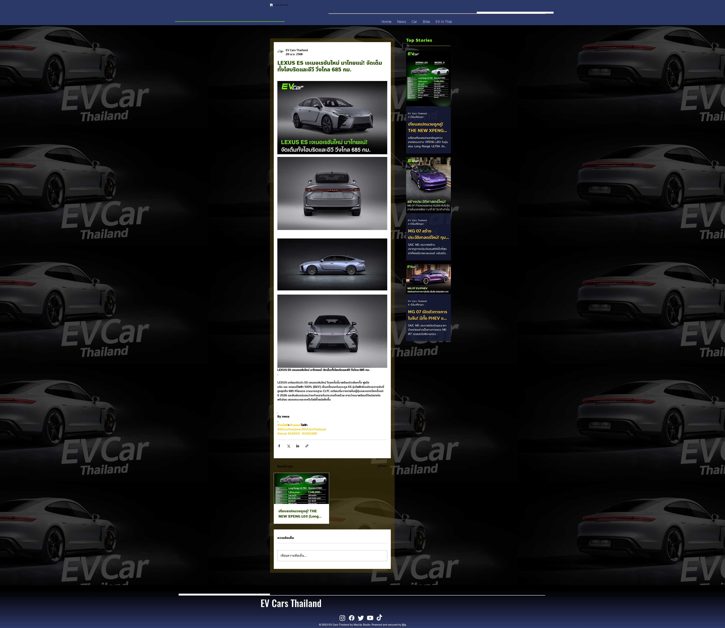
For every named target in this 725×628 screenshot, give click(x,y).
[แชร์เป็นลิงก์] (307, 446)
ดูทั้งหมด (382, 466)
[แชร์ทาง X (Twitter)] (288, 446)
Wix (404, 624)
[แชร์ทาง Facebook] (279, 446)
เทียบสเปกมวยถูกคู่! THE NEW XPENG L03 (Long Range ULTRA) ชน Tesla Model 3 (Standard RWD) (300, 513)
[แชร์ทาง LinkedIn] (297, 446)
